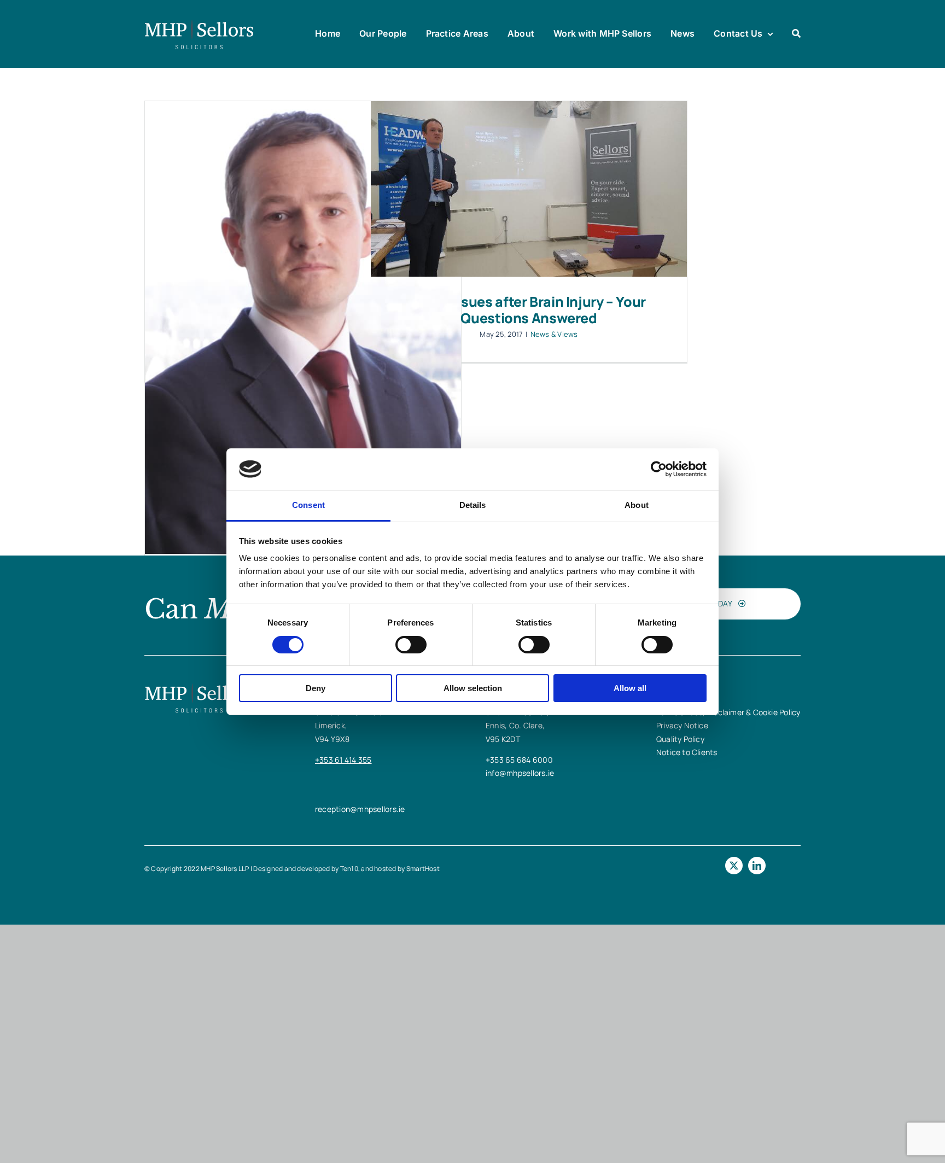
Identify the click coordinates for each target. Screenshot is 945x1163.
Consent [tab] (308, 505)
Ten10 (349, 868)
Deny (315, 688)
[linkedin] (757, 865)
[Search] (796, 33)
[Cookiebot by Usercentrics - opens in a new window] (659, 469)
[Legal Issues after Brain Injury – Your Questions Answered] (529, 189)
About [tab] (637, 505)
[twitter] (734, 865)
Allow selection (473, 688)
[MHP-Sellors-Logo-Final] (199, 23)
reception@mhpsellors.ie (360, 809)
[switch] (411, 644)
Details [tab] (472, 505)
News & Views (554, 334)
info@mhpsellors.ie (520, 773)
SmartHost (423, 868)
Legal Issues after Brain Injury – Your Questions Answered (529, 310)
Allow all (630, 688)
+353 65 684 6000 (519, 760)
